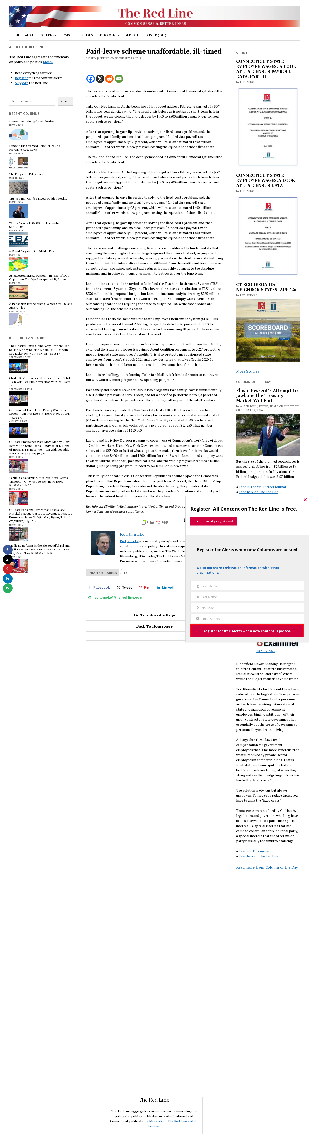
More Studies (247, 371)
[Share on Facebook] (8, 550)
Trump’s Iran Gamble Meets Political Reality (38, 199)
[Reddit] (109, 79)
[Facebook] (90, 79)
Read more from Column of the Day (267, 867)
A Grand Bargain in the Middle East (32, 251)
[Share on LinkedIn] (8, 578)
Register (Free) (155, 35)
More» (48, 62)
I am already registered (213, 521)
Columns (47, 35)
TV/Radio (69, 35)
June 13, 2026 (265, 651)
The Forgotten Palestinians (27, 174)
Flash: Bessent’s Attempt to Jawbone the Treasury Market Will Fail (267, 395)
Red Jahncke (129, 541)
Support (131, 35)
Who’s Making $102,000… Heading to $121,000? (34, 225)
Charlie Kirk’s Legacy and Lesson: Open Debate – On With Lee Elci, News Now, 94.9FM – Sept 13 (40, 381)
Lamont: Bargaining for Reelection (32, 121)
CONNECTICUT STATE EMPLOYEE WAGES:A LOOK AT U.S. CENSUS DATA (265, 180)
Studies (87, 35)
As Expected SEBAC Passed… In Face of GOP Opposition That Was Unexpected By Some (39, 277)
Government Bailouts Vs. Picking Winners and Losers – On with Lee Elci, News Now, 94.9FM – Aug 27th (39, 414)
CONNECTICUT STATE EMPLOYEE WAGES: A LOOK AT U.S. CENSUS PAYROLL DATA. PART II (266, 69)
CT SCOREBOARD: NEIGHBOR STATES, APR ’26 (266, 287)
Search (65, 101)
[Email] (119, 79)
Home (16, 35)
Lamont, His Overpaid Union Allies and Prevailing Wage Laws (34, 148)
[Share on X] (8, 559)
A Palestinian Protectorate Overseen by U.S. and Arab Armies (40, 306)
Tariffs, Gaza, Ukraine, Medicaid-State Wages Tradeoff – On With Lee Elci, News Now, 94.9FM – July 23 (38, 481)
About (30, 35)
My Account (108, 35)
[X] (100, 79)
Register (21, 77)
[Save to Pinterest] (8, 569)
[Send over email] (8, 588)
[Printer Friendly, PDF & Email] (154, 522)
